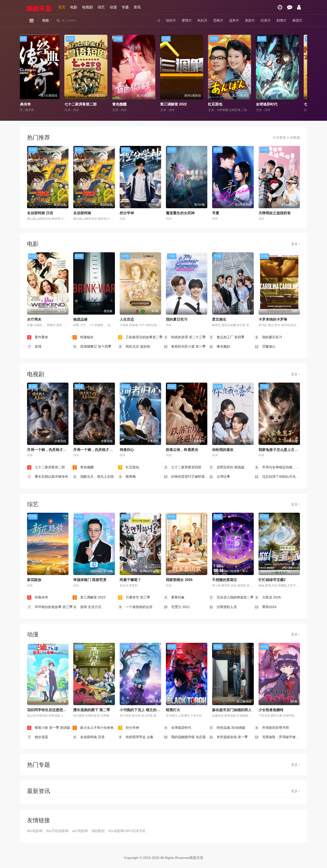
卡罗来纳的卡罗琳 (273, 319)
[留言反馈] (289, 7)
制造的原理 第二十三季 (185, 337)
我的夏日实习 (176, 319)
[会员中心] (299, 7)
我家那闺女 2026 (179, 580)
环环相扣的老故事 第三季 (50, 607)
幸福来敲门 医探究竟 (90, 580)
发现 (35, 346)
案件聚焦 (38, 337)
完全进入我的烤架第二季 (232, 597)
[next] (302, 74)
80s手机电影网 (57, 831)
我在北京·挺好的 (135, 346)
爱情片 (187, 20)
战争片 (234, 20)
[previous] (25, 74)
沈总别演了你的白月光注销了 (277, 476)
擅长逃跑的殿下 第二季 (91, 710)
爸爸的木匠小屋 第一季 (185, 346)
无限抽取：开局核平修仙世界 (277, 737)
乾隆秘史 (84, 337)
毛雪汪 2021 (177, 607)
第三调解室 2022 (131, 104)
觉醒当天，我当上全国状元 (96, 476)
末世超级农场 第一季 (229, 737)
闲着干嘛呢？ (130, 580)
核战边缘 (80, 319)
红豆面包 (173, 104)
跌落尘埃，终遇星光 (182, 450)
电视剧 (87, 7)
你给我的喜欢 (223, 450)
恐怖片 (218, 20)
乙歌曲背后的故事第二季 (141, 337)
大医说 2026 (268, 597)
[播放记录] (280, 7)
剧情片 (281, 20)
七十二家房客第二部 (38, 104)
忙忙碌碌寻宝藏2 (272, 580)
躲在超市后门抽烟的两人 (232, 710)
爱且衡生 (219, 319)
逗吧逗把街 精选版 (227, 467)
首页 (61, 7)
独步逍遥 (38, 737)
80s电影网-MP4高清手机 (127, 831)
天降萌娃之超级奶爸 (275, 213)
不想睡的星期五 (224, 580)
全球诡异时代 (224, 104)
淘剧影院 (98, 831)
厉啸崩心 (265, 346)
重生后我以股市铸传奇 (48, 476)
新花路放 (34, 580)
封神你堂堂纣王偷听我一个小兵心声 (186, 476)
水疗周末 (34, 319)
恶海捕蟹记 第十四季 (93, 346)
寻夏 (215, 213)
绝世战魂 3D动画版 (228, 728)
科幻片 (202, 20)
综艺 (101, 7)
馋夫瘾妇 (220, 346)
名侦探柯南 (82, 213)
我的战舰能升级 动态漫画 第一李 (186, 737)
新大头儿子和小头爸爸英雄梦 (96, 728)
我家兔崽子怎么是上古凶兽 (280, 450)
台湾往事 (220, 476)
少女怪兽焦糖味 (271, 710)
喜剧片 (250, 20)
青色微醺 (77, 104)
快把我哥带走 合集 (136, 737)
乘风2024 (265, 607)
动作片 (171, 20)
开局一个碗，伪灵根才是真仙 (50, 450)
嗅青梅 (127, 476)
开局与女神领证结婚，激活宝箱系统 (278, 467)
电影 (73, 7)
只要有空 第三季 (134, 597)
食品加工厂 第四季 (227, 337)
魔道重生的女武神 (180, 213)
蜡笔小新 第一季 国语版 (49, 728)
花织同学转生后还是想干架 (48, 710)
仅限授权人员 (223, 607)
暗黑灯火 (173, 710)
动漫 (113, 7)
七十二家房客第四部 (278, 104)
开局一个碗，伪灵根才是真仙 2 (98, 450)
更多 (295, 244)
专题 (125, 7)
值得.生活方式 (87, 607)
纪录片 (266, 20)
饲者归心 (127, 450)
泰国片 (297, 20)
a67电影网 (80, 831)
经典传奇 (38, 597)
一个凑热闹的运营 (136, 607)
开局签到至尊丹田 (272, 728)
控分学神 (127, 213)
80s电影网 (35, 831)
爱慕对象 (175, 597)
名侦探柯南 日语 (40, 213)
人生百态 (127, 319)
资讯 (137, 7)
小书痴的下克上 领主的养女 (142, 710)
